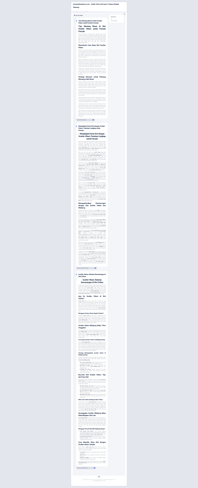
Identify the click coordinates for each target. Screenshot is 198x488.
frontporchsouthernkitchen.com (84, 234)
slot (111, 18)
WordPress (98, 480)
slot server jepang (114, 20)
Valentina (84, 119)
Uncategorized (89, 119)
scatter (89, 292)
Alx (104, 480)
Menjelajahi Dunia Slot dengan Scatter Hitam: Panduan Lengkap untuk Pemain (91, 128)
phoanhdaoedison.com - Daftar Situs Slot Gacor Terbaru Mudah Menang (96, 5)
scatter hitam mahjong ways (95, 155)
